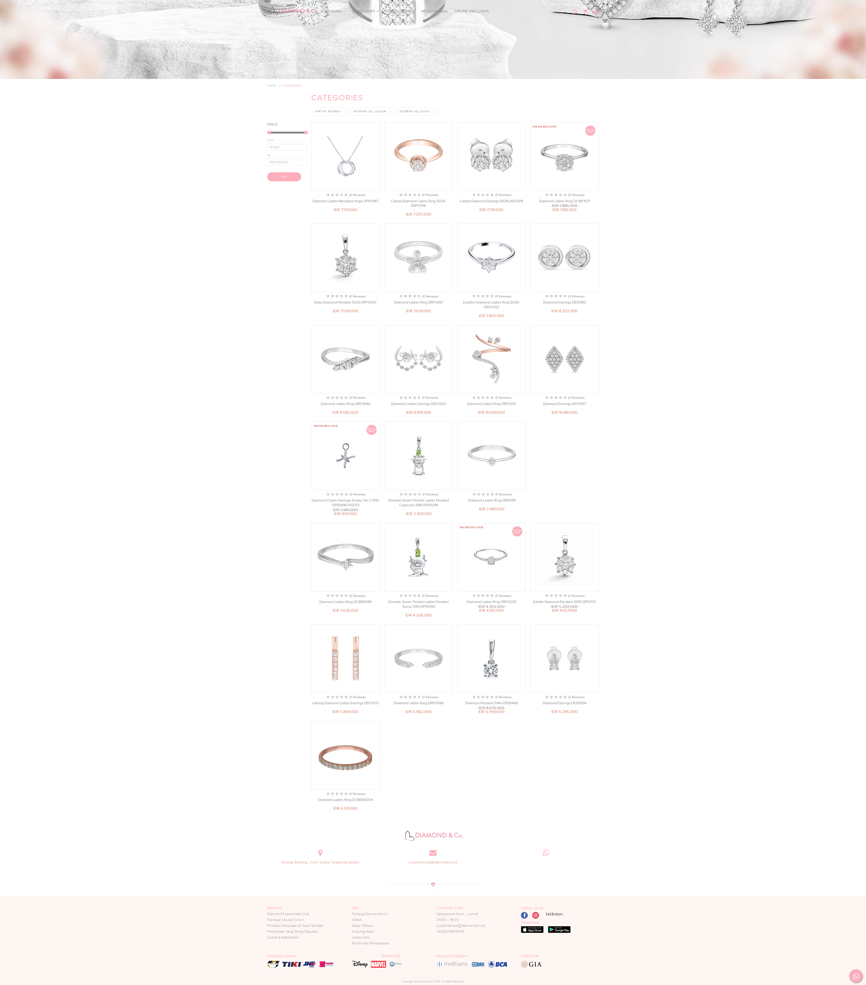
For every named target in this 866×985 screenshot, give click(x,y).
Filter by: (370, 111)
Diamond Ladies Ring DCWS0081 (345, 602)
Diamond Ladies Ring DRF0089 (418, 703)
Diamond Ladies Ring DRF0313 (491, 404)
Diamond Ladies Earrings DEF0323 (418, 404)
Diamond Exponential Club (288, 914)
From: (271, 140)
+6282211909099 (450, 931)
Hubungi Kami (363, 931)
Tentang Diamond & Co (370, 914)
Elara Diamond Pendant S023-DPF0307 (345, 302)
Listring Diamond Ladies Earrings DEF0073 (345, 703)
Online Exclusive (472, 11)
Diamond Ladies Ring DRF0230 (491, 602)
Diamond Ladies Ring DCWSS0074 (345, 800)
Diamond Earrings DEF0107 (564, 404)
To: (269, 155)
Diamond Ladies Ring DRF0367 (418, 302)
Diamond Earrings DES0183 (564, 302)
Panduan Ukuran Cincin (285, 920)
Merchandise (434, 11)
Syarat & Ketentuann (283, 937)
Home (271, 85)
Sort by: (327, 111)
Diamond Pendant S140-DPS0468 (491, 703)
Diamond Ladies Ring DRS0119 (492, 500)
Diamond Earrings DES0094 (564, 703)
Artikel (357, 920)
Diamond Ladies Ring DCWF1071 (564, 201)
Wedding (334, 11)
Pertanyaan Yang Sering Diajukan (292, 931)
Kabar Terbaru (362, 925)
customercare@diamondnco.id (433, 862)
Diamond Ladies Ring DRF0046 (345, 404)
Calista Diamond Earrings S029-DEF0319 (491, 201)
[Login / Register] (595, 11)
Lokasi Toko (361, 937)
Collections (399, 11)
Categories (364, 11)
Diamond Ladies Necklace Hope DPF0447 (345, 201)
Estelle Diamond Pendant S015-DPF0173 (564, 602)
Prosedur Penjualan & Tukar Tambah (295, 925)
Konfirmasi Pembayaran (370, 943)
